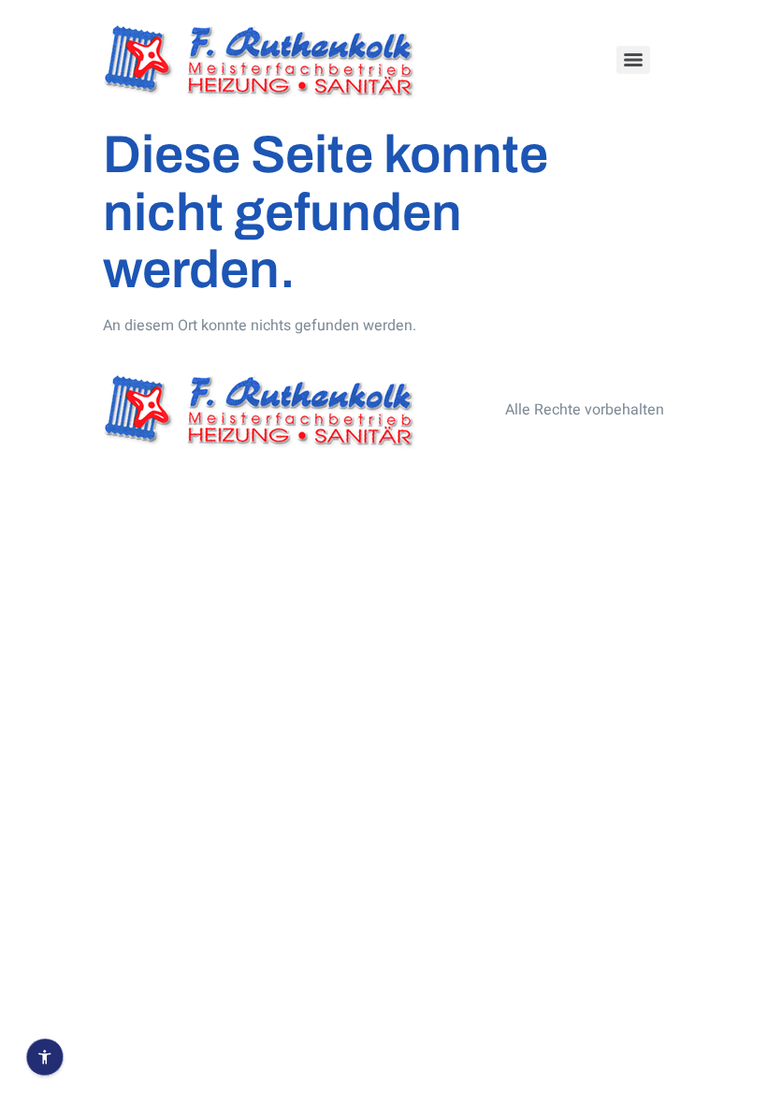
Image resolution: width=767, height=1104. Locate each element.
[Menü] (633, 60)
